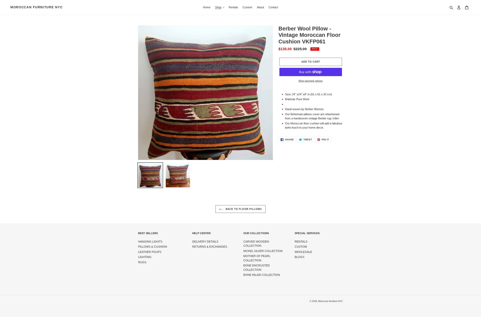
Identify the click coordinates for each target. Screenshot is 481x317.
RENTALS (301, 241)
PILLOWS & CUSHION (152, 246)
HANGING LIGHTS (150, 241)
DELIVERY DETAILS (205, 241)
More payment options (311, 80)
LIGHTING (144, 257)
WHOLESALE (303, 251)
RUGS (142, 262)
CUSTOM (301, 246)
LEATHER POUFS (149, 251)
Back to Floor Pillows (243, 209)
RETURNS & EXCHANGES (209, 246)
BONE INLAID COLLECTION (261, 274)
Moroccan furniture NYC (36, 7)
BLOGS (299, 257)
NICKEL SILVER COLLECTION (263, 251)
